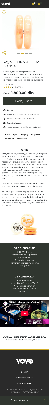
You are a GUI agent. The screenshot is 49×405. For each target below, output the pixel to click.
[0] (32, 4)
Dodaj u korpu (24, 101)
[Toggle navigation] (45, 4)
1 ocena (19, 87)
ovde (40, 340)
